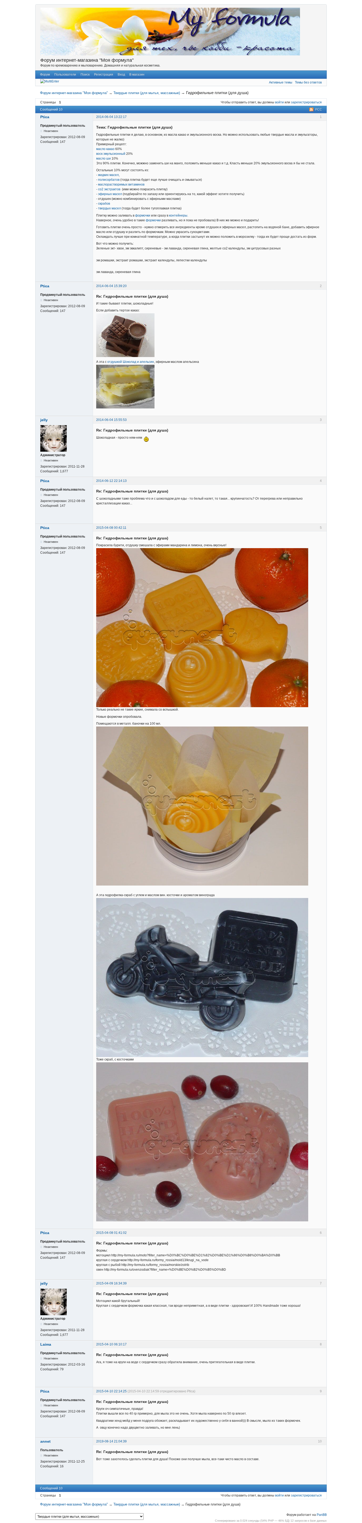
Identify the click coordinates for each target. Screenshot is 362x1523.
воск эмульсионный (110, 154)
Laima (45, 1344)
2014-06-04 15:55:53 (111, 420)
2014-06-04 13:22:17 (111, 117)
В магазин (136, 74)
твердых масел (109, 208)
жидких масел (108, 175)
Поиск (85, 74)
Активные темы (280, 82)
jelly (44, 420)
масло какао (105, 149)
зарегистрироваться (306, 102)
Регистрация (103, 74)
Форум (45, 74)
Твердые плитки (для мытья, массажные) (146, 93)
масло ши (103, 158)
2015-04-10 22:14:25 (111, 1391)
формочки (142, 215)
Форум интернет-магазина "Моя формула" (87, 60)
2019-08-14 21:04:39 (111, 1441)
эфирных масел (110, 194)
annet (45, 1441)
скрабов (104, 203)
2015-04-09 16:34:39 (111, 1283)
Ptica (44, 117)
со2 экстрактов (109, 189)
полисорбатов (109, 180)
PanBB (322, 1515)
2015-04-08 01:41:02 (111, 1233)
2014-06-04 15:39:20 (111, 286)
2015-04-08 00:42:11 (111, 528)
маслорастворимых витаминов (121, 184)
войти (279, 102)
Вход (121, 74)
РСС (318, 109)
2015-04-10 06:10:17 (111, 1344)
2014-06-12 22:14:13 (111, 481)
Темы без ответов (308, 82)
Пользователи (65, 74)
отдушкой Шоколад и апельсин (130, 362)
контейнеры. (178, 215)
